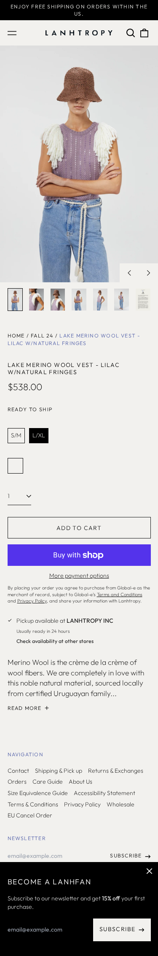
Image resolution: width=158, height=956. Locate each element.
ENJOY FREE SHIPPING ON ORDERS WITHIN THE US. (79, 10)
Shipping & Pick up (58, 770)
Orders (17, 781)
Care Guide (47, 781)
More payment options (79, 575)
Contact (18, 770)
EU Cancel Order (30, 815)
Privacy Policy (82, 804)
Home (16, 335)
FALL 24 (42, 335)
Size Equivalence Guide (38, 793)
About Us (80, 781)
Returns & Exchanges (115, 770)
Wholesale (120, 804)
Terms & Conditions (33, 804)
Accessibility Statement (104, 793)
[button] (131, 33)
